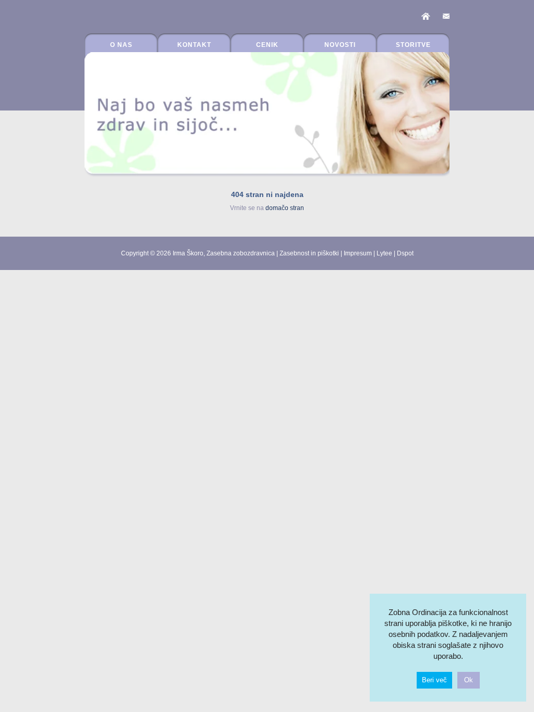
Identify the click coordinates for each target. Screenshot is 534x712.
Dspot (405, 253)
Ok (468, 680)
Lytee (384, 253)
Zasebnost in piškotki (309, 253)
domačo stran (284, 208)
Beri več (434, 680)
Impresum (358, 253)
